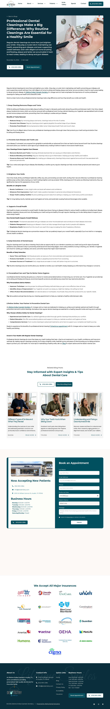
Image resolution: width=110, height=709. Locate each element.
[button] (30, 4)
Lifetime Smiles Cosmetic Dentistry (36, 92)
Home (20, 3)
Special (73, 3)
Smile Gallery (64, 3)
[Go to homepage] (11, 4)
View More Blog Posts (64, 384)
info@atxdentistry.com (20, 489)
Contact (83, 3)
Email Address (63, 477)
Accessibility (60, 691)
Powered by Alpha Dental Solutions (48, 704)
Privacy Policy (70, 517)
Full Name (62, 469)
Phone (61, 485)
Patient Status (63, 500)
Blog (64, 343)
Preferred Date (64, 492)
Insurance (59, 694)
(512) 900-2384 (18, 486)
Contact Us (59, 684)
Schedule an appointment (59, 326)
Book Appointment (33, 67)
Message (61, 507)
